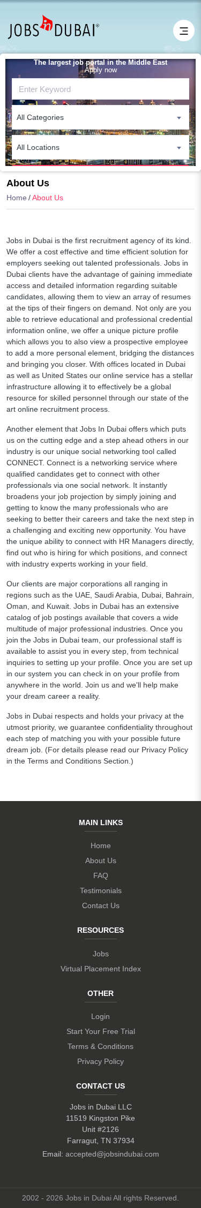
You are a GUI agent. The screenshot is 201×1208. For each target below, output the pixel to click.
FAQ (100, 875)
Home (16, 197)
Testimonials (101, 890)
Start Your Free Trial (100, 1031)
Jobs (101, 953)
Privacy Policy (100, 1061)
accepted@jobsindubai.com (112, 1154)
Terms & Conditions (100, 1046)
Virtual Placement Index (101, 968)
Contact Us (101, 905)
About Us (100, 860)
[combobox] (100, 117)
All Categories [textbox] (40, 117)
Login (100, 1016)
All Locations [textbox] (38, 147)
